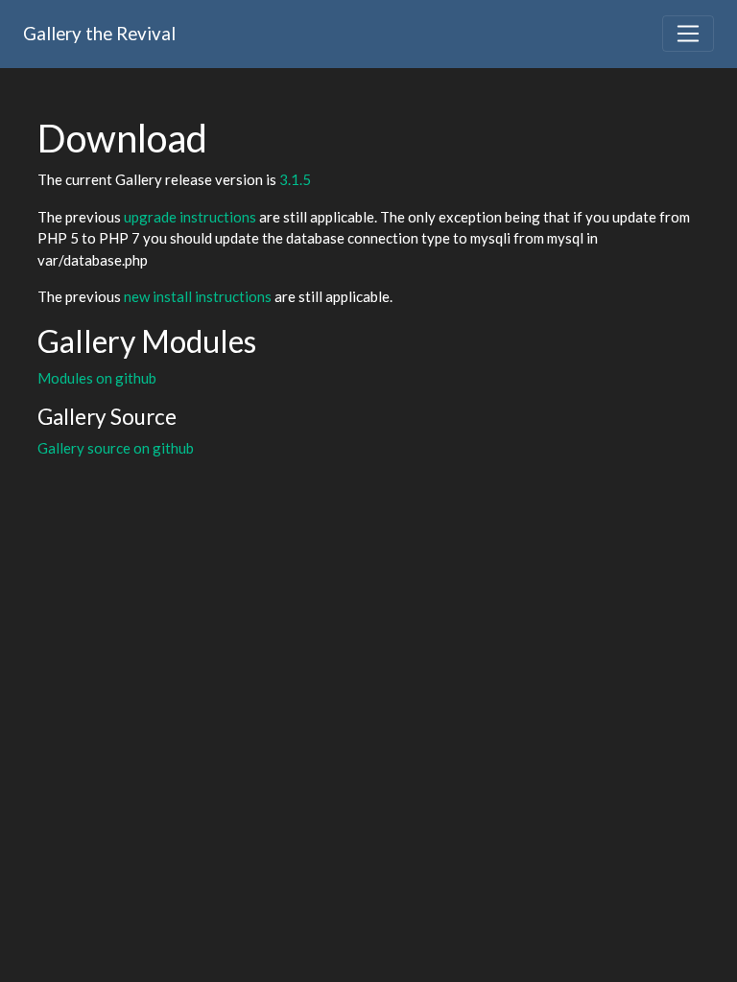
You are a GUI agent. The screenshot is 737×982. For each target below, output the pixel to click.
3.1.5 (295, 179)
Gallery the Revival (99, 33)
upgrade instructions (190, 216)
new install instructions (198, 296)
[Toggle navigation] (688, 33)
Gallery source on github (115, 447)
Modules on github (96, 377)
